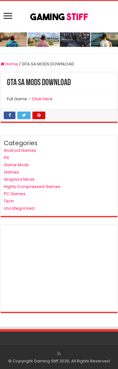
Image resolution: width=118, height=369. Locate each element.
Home (11, 64)
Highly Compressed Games (32, 187)
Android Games (20, 150)
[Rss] (59, 353)
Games (11, 172)
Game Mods (16, 165)
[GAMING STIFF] (59, 15)
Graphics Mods (19, 179)
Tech (9, 201)
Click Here (42, 99)
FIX (6, 158)
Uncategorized (19, 208)
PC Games (14, 194)
